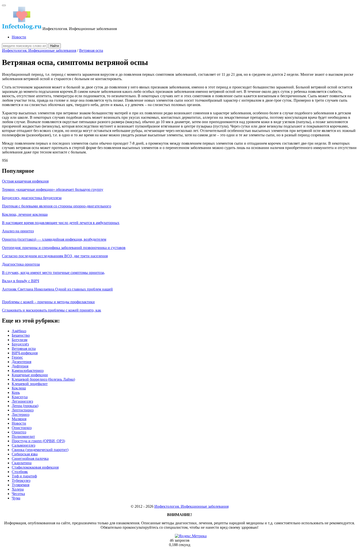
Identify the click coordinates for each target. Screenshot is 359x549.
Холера (18, 489)
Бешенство (21, 335)
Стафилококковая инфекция (35, 467)
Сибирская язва (25, 454)
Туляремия (20, 485)
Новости (19, 37)
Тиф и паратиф (24, 476)
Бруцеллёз (20, 344)
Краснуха (20, 397)
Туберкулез (21, 480)
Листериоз (20, 414)
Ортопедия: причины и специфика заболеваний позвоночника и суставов (64, 248)
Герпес (17, 357)
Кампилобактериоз (27, 370)
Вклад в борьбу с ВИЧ (20, 281)
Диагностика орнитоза (21, 264)
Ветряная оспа (91, 50)
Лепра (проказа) (25, 406)
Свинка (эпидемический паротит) (40, 450)
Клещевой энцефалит (30, 384)
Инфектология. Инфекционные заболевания (39, 50)
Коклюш (19, 388)
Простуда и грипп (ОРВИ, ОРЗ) (38, 441)
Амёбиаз (19, 331)
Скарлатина (22, 463)
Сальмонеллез (23, 445)
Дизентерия (21, 362)
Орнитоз (19, 432)
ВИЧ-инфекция (25, 353)
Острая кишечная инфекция (25, 181)
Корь (16, 392)
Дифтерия (20, 366)
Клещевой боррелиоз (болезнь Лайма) (43, 379)
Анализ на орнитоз (18, 231)
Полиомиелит (23, 436)
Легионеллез (22, 401)
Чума (16, 498)
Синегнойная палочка (30, 458)
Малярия (19, 419)
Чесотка (18, 494)
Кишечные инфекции (30, 375)
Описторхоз (22, 428)
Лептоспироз (22, 410)
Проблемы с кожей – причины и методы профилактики (48, 302)
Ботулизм (19, 340)
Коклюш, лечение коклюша (25, 214)
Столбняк (20, 472)
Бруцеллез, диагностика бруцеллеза (32, 198)
